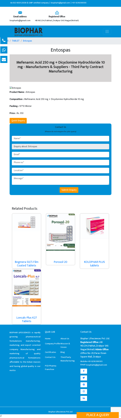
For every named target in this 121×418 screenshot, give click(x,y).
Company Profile (52, 343)
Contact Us (50, 357)
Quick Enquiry (18, 121)
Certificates (50, 352)
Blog (62, 352)
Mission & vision (65, 345)
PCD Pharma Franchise (50, 367)
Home (47, 338)
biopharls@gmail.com (20, 20)
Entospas (27, 41)
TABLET (16, 41)
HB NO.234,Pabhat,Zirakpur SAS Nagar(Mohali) (57, 20)
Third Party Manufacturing (67, 359)
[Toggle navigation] (107, 31)
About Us (64, 338)
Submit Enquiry (69, 190)
